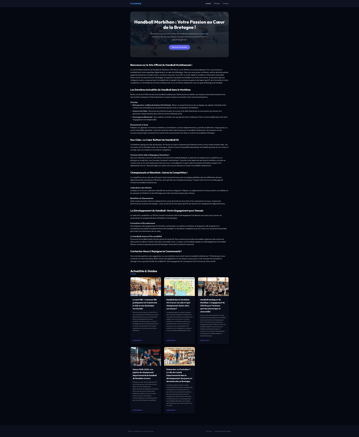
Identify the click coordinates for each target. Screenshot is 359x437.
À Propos (217, 3)
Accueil (208, 3)
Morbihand (135, 3)
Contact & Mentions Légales (222, 431)
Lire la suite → (138, 340)
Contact (226, 3)
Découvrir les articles (179, 47)
